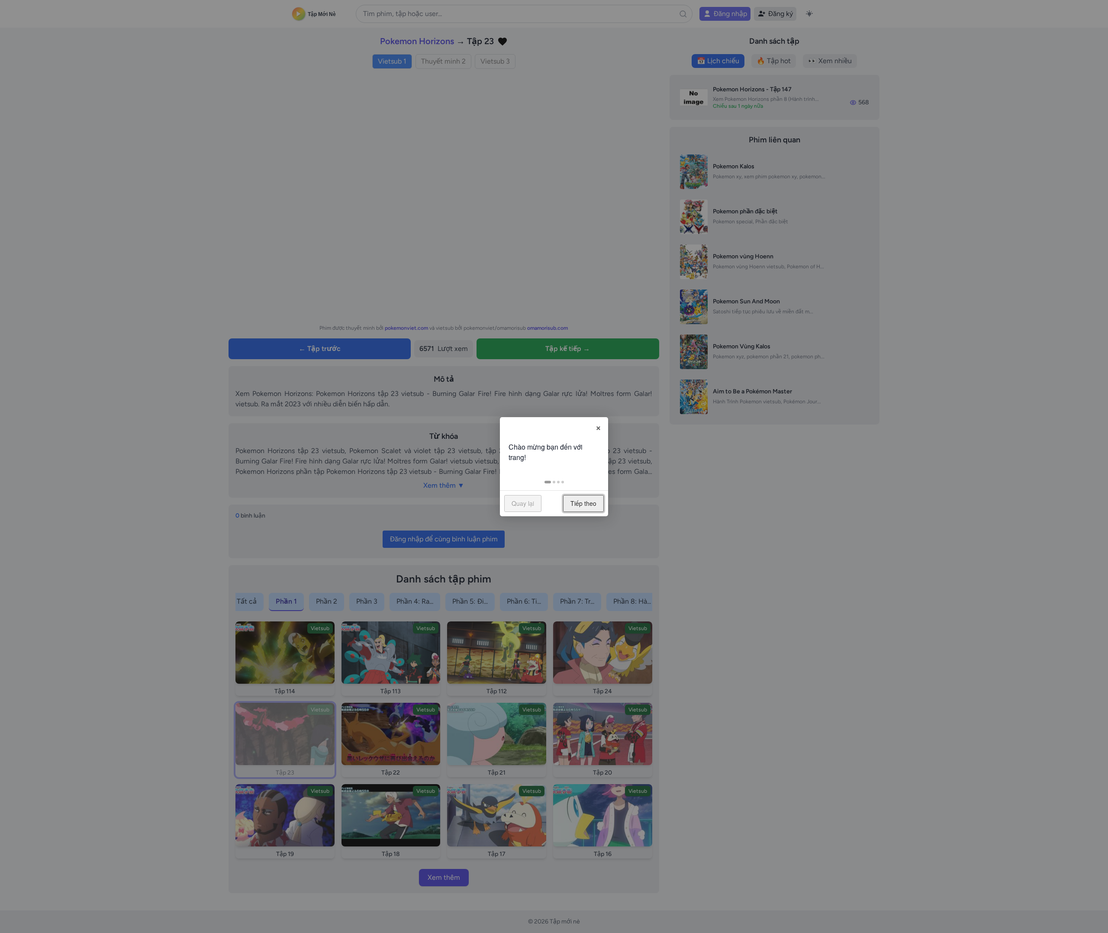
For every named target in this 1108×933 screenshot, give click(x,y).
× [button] (598, 427)
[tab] (547, 482)
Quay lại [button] (523, 503)
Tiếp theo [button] (583, 503)
